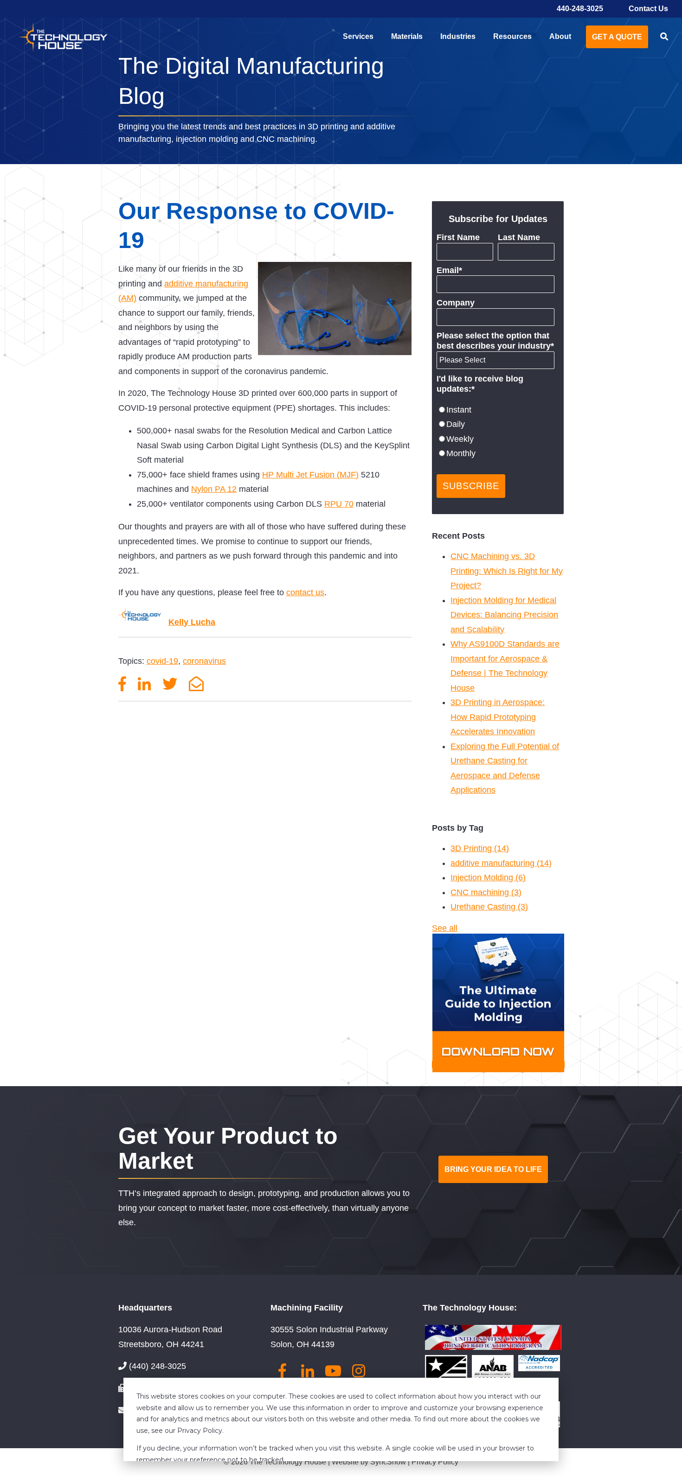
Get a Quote (617, 37)
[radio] (495, 410)
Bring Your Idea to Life (493, 1169)
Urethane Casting (489, 906)
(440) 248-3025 (157, 1366)
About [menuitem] (560, 36)
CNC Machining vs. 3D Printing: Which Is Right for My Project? (506, 571)
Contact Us (648, 9)
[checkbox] (495, 432)
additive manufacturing (501, 863)
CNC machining (485, 892)
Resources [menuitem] (512, 36)
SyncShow (389, 1462)
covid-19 (162, 661)
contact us (305, 592)
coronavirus (204, 661)
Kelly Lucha (191, 622)
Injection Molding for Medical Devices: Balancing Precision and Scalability (504, 615)
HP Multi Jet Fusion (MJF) (310, 474)
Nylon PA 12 (214, 489)
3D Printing (479, 848)
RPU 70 (339, 504)
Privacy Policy (435, 1462)
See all (444, 928)
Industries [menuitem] (458, 36)
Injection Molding (488, 877)
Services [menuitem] (358, 36)
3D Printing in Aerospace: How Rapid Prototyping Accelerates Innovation (497, 717)
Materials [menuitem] (407, 36)
